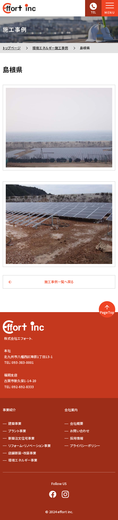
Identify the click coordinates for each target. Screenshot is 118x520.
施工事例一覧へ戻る (59, 281)
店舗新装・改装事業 (22, 453)
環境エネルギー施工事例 (50, 47)
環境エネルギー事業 (22, 460)
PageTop (107, 312)
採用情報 (76, 438)
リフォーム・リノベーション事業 (29, 445)
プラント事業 (17, 430)
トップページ (12, 47)
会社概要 (76, 423)
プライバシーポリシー (85, 445)
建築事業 (14, 423)
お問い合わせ (79, 430)
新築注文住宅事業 (21, 438)
